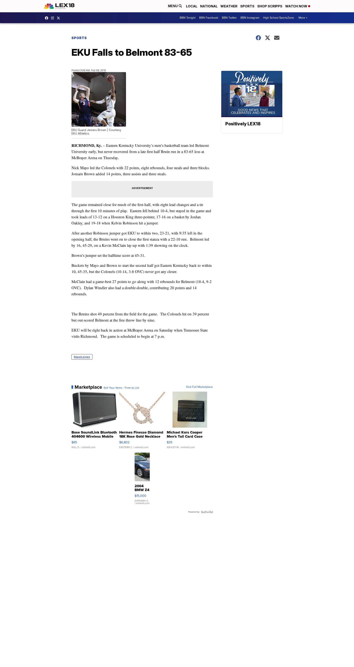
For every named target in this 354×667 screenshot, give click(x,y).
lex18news (59, 18)
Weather (228, 6)
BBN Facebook (208, 18)
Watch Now (296, 6)
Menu (173, 6)
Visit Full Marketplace (199, 387)
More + (302, 18)
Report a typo (82, 356)
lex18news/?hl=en (53, 18)
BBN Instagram (250, 18)
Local (191, 6)
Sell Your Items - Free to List (121, 387)
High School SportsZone (278, 18)
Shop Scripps (269, 6)
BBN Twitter (229, 18)
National (209, 6)
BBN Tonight (187, 18)
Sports (247, 6)
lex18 (47, 18)
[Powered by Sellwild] (207, 512)
